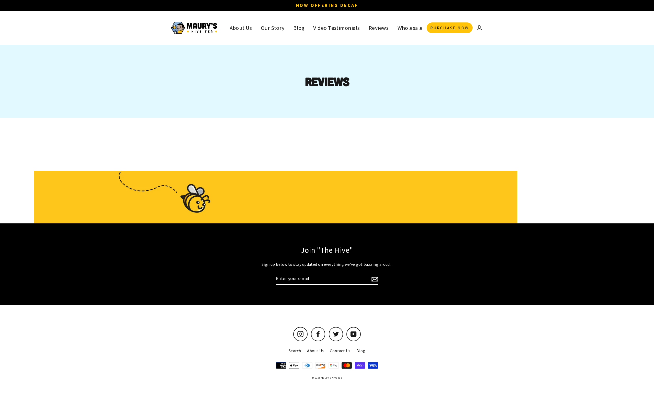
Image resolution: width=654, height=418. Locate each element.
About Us (241, 27)
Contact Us (340, 350)
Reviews (379, 27)
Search (295, 350)
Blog (299, 27)
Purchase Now (449, 27)
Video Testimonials (336, 27)
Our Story (273, 27)
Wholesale (410, 27)
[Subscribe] (374, 279)
